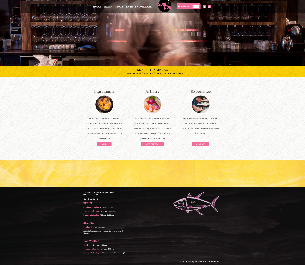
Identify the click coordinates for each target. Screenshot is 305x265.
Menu (108, 6)
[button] (189, 6)
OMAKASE (200, 144)
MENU (104, 144)
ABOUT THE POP (152, 144)
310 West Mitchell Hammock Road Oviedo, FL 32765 (152, 73)
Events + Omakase (139, 6)
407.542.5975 (159, 70)
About (119, 6)
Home (97, 6)
